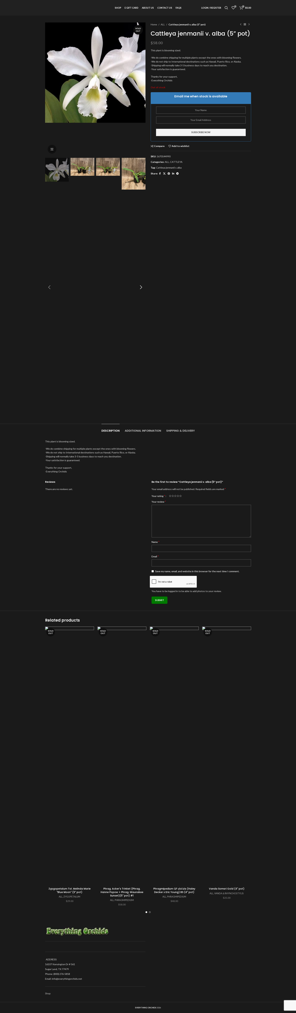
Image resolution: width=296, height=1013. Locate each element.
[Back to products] (245, 24)
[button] (49, 287)
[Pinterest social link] (169, 173)
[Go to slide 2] (150, 912)
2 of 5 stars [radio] (172, 496)
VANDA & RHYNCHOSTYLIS (229, 893)
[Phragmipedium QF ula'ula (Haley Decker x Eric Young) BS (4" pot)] (174, 756)
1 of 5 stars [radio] (170, 496)
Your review (159, 501)
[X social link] (164, 173)
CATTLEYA (176, 161)
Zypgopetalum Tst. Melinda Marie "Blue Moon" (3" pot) (70, 890)
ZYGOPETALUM (71, 896)
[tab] (110, 429)
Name (155, 541)
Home (154, 24)
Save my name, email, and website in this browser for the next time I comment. (197, 571)
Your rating (158, 496)
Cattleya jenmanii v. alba (169, 167)
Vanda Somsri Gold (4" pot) (226, 888)
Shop (48, 993)
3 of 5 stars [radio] (175, 496)
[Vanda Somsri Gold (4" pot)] (226, 756)
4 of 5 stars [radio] (178, 496)
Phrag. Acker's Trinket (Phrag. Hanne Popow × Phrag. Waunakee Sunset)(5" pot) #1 (122, 892)
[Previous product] (241, 24)
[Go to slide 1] (146, 912)
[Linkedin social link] (173, 173)
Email (155, 556)
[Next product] (249, 24)
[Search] (226, 7)
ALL (163, 24)
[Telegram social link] (177, 173)
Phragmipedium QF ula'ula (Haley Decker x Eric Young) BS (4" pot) (174, 890)
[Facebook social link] (160, 173)
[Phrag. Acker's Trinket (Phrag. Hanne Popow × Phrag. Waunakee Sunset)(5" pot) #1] (121, 756)
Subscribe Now (200, 132)
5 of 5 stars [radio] (180, 496)
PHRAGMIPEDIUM (124, 900)
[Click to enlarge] (52, 149)
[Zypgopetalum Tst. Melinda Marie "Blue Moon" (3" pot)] (69, 756)
